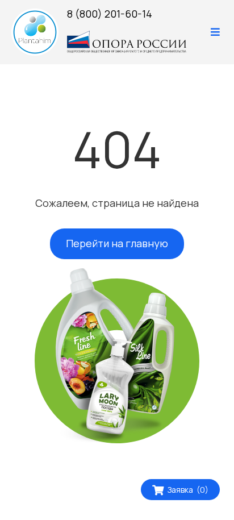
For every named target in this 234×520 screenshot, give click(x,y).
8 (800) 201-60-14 (109, 13)
